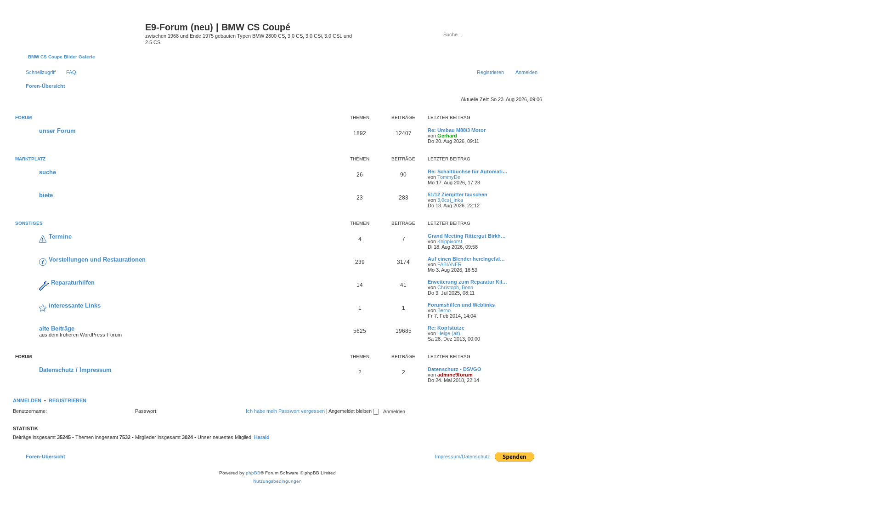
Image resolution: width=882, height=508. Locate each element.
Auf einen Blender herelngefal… (466, 259)
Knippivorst (449, 241)
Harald (262, 437)
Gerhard (447, 135)
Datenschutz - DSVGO (454, 369)
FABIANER (449, 264)
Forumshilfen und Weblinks (461, 305)
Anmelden (27, 400)
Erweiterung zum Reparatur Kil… (467, 282)
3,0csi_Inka (450, 200)
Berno (444, 310)
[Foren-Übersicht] (80, 30)
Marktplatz (30, 158)
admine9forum (455, 374)
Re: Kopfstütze (446, 328)
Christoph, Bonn (455, 287)
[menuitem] (67, 72)
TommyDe (448, 177)
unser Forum (57, 130)
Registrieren (67, 400)
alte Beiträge (56, 328)
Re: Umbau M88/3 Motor (457, 130)
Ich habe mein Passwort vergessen (285, 411)
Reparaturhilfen (73, 282)
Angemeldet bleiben (350, 411)
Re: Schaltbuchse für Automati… (468, 171)
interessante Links (75, 305)
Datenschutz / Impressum (75, 369)
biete (46, 195)
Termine (60, 236)
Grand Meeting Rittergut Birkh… (467, 236)
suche (47, 172)
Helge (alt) (448, 333)
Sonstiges (29, 223)
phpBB (253, 472)
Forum (23, 117)
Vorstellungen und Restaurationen (97, 259)
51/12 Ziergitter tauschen (457, 194)
